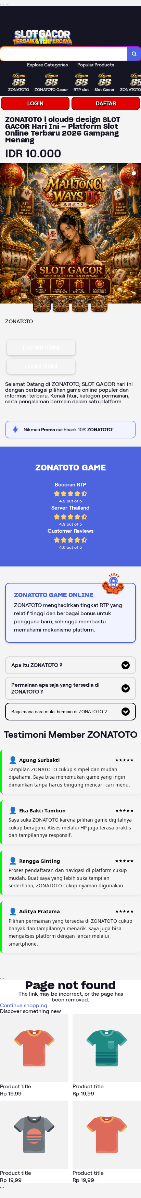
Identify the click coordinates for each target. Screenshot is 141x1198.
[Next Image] (135, 234)
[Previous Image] (5, 234)
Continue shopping (23, 1005)
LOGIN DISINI (41, 366)
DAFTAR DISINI (41, 348)
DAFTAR (106, 103)
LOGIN (35, 103)
